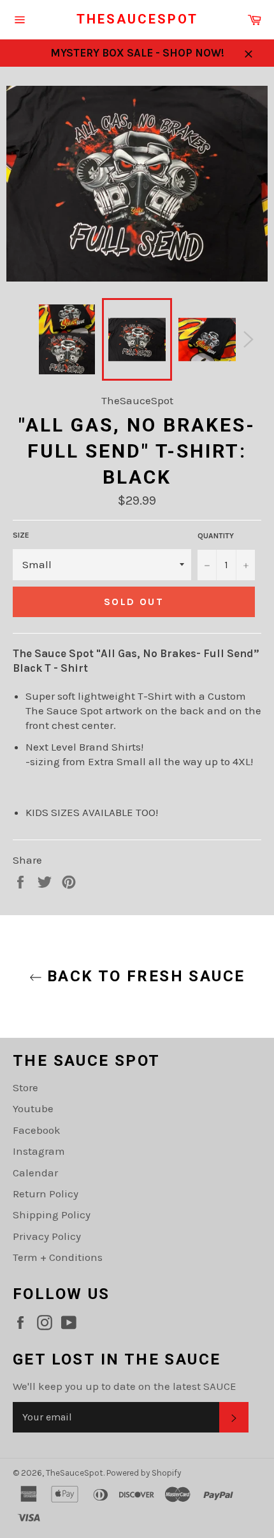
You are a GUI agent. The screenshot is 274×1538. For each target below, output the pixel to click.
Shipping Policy (51, 1214)
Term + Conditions (58, 1257)
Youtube (33, 1108)
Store (25, 1087)
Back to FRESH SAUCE (143, 976)
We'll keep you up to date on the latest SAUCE (124, 1386)
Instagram (39, 1151)
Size (21, 535)
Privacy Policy (47, 1236)
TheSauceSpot (137, 19)
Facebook (37, 1130)
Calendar (35, 1172)
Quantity (216, 535)
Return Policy (45, 1193)
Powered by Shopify (143, 1473)
